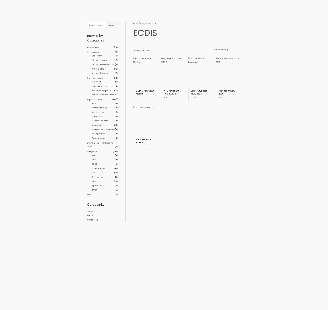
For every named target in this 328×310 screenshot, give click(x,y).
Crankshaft (97, 116)
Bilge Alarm (97, 55)
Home (90, 211)
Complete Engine (100, 107)
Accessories (93, 47)
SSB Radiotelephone (101, 90)
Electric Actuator (100, 120)
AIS (93, 155)
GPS (94, 172)
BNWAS (95, 159)
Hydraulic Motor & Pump (103, 129)
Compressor (98, 112)
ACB (94, 103)
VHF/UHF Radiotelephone (104, 94)
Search (112, 25)
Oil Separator (98, 133)
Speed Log (97, 185)
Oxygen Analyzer (100, 73)
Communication (95, 78)
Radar (95, 181)
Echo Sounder (98, 168)
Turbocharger (98, 138)
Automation (93, 52)
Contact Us (92, 219)
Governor (96, 125)
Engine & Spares (94, 99)
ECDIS (94, 164)
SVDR (94, 190)
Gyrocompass (99, 177)
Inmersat (96, 81)
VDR (89, 194)
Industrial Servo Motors (103, 64)
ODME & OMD (98, 68)
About (90, 215)
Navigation (92, 151)
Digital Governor (99, 60)
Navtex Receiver (99, 86)
